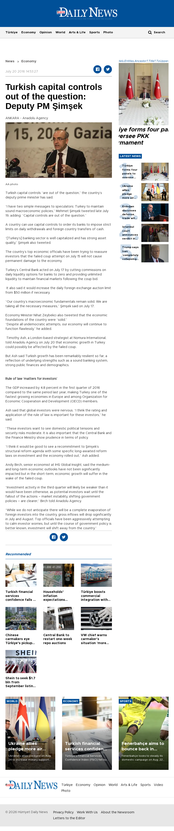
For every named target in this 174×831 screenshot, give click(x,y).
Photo (108, 32)
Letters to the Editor (69, 818)
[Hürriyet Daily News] (87, 13)
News (9, 61)
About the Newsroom (117, 812)
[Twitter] (108, 69)
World (60, 32)
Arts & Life (77, 32)
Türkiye (11, 32)
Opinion (45, 32)
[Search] (150, 32)
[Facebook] (97, 69)
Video (158, 785)
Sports (94, 32)
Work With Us (87, 812)
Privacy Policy (63, 812)
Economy (28, 32)
